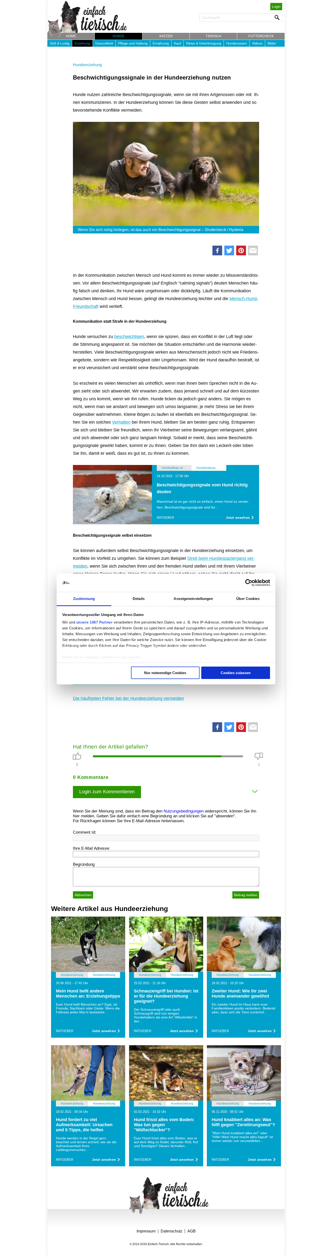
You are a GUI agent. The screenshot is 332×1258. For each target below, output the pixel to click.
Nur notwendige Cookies (165, 673)
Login (276, 7)
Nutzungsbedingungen (184, 811)
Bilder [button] (272, 43)
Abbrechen (83, 895)
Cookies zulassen (236, 673)
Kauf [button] (177, 43)
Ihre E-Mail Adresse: (91, 848)
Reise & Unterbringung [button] (203, 43)
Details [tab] (139, 599)
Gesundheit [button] (104, 43)
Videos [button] (257, 43)
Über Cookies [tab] (248, 599)
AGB (191, 1231)
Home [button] (71, 36)
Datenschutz (171, 1231)
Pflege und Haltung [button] (133, 43)
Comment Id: (84, 832)
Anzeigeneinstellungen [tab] (193, 599)
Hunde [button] (118, 36)
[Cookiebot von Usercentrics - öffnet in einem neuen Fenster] (248, 582)
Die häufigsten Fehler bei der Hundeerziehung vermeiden (128, 698)
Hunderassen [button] (236, 43)
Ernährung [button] (161, 43)
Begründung (84, 864)
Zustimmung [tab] (84, 599)
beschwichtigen (129, 336)
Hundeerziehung (87, 65)
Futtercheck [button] (261, 36)
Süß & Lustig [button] (60, 43)
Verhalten (121, 422)
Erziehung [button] (82, 43)
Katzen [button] (166, 36)
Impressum (146, 1231)
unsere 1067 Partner (94, 622)
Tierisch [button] (213, 36)
